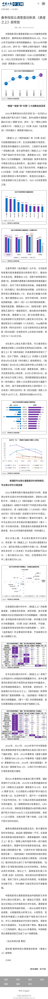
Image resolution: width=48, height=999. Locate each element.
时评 (18, 980)
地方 (30, 984)
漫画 (6, 984)
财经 (42, 980)
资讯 (30, 980)
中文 (20, 991)
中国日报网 (5, 9)
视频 (18, 984)
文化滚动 (15, 9)
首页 (6, 980)
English (26, 991)
